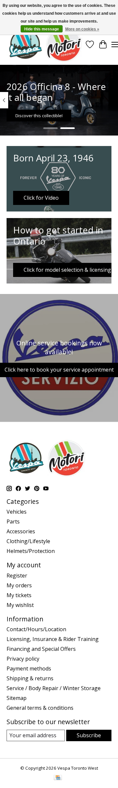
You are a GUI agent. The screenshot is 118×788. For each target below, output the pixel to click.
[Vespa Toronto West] (45, 44)
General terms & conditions (40, 707)
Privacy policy (23, 658)
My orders (19, 585)
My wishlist (20, 605)
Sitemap (17, 698)
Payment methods (29, 668)
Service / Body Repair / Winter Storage (54, 688)
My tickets (19, 595)
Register (17, 575)
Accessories (21, 531)
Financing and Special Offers (41, 648)
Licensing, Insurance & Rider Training (53, 639)
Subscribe (89, 735)
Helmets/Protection (31, 551)
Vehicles (17, 511)
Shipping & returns (30, 678)
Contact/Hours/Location (36, 629)
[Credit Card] (58, 778)
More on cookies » (82, 29)
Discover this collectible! (39, 116)
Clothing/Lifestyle (28, 541)
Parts (13, 521)
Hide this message (41, 29)
